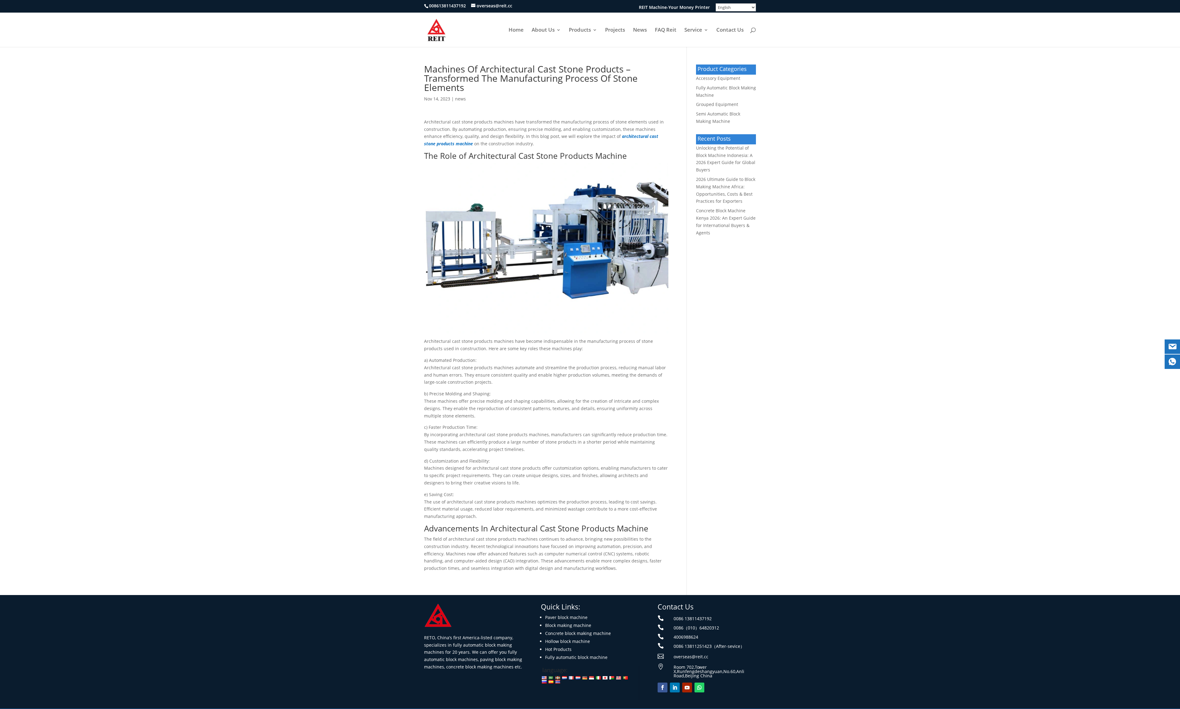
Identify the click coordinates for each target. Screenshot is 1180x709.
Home (516, 30)
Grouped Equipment (717, 104)
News (640, 30)
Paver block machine (566, 617)
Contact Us (730, 30)
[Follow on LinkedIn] (675, 687)
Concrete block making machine (578, 633)
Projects (615, 30)
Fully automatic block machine (576, 657)
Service (693, 30)
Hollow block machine (567, 641)
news (460, 99)
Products (580, 30)
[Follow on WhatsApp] (699, 687)
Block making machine (568, 625)
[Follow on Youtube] (687, 687)
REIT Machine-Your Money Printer (674, 7)
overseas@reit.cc (691, 657)
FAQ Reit (665, 30)
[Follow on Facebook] (662, 687)
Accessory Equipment (718, 78)
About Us (543, 30)
